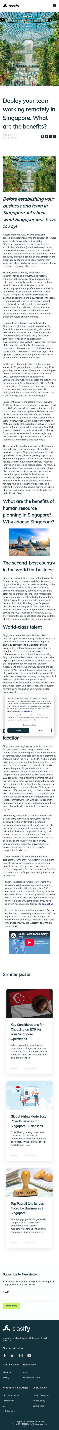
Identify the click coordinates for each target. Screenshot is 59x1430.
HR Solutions (9, 1411)
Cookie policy (27, 711)
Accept (18, 730)
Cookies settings (29, 725)
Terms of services (41, 1395)
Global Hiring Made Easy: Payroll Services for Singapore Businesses (29, 1121)
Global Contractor (11, 1395)
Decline (41, 730)
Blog (25, 1372)
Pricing (6, 1377)
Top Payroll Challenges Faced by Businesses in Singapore (28, 1208)
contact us (47, 903)
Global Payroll (9, 1401)
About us (7, 1372)
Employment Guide (31, 1377)
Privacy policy (39, 1401)
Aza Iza (7, 134)
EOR (5, 1406)
